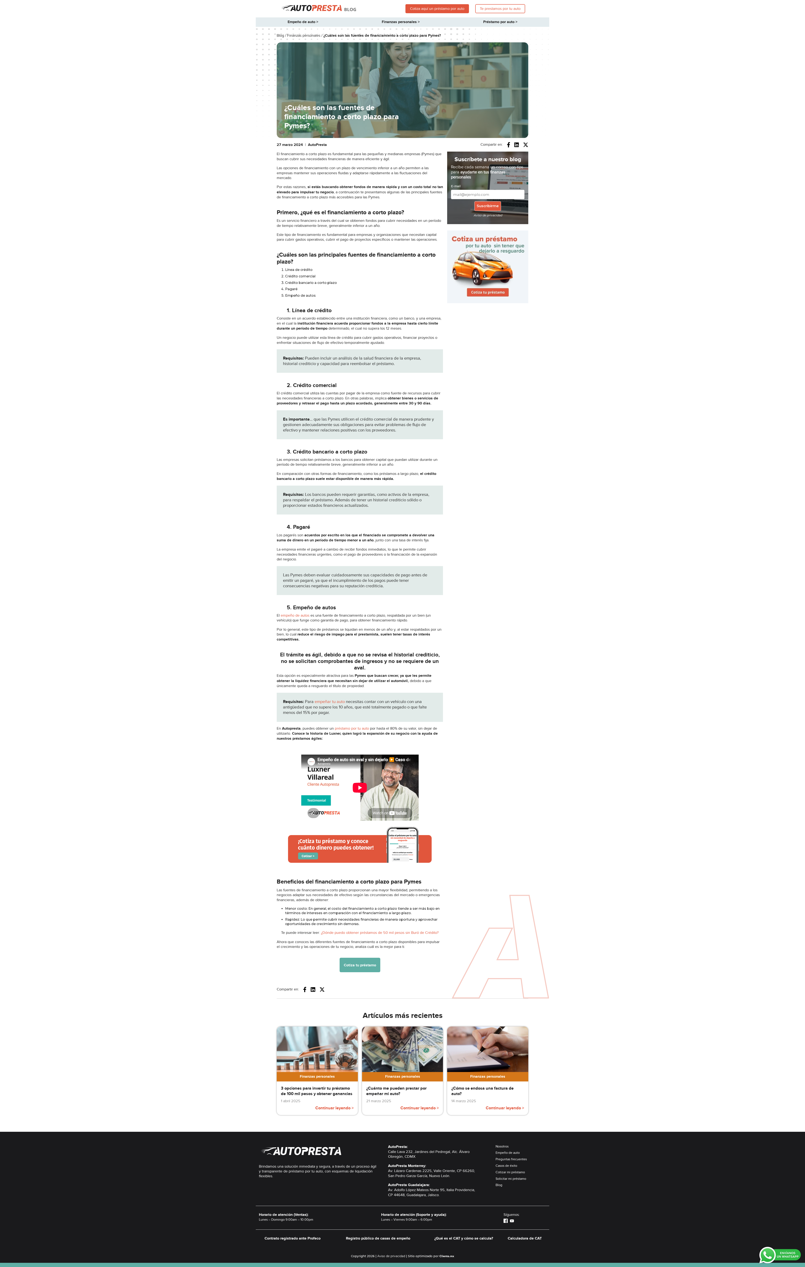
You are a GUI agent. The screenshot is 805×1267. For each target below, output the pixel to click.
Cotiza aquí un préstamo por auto (437, 8)
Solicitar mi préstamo (511, 1179)
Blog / (282, 35)
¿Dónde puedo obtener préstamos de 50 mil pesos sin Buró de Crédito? (380, 932)
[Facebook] (506, 1220)
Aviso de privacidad (391, 1256)
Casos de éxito (506, 1166)
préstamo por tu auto (352, 728)
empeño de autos (295, 615)
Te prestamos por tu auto (500, 8)
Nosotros (502, 1146)
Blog (499, 1185)
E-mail (456, 186)
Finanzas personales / (305, 35)
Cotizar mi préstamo (510, 1172)
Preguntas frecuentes (511, 1159)
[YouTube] (512, 1220)
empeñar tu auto (330, 701)
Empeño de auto (508, 1153)
